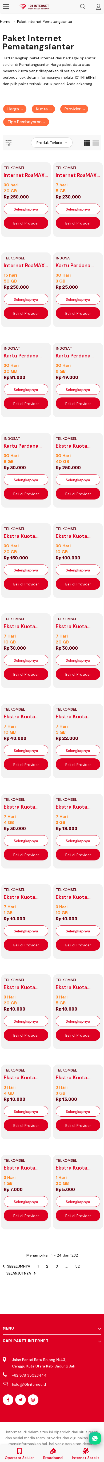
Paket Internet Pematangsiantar (45, 21)
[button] (15, 109)
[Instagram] (33, 1399)
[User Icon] (98, 7)
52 (77, 1266)
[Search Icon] (82, 6)
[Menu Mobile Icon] (6, 6)
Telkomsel (14, 167)
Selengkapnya (26, 209)
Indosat (64, 258)
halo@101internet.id (29, 1384)
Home (5, 21)
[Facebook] (8, 1399)
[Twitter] (20, 1399)
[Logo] (34, 7)
